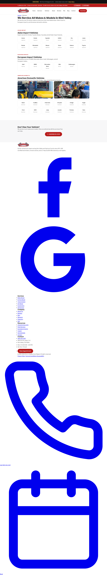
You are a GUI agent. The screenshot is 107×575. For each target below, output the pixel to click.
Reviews (59, 10)
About (53, 10)
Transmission (21, 302)
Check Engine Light (23, 325)
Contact (73, 10)
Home (33, 10)
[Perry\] (23, 10)
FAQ (64, 10)
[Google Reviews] (53, 259)
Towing (20, 331)
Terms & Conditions (31, 356)
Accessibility (40, 356)
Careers (20, 335)
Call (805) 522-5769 (54, 134)
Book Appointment (25, 351)
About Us (20, 311)
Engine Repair (21, 300)
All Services (21, 307)
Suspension (21, 305)
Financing (20, 319)
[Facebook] (53, 187)
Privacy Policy (21, 356)
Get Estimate (21, 333)
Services (39, 10)
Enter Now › (71, 1)
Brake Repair (21, 298)
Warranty (20, 317)
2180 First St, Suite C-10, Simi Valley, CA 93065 (55, 5)
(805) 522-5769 (22, 5)
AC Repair (20, 303)
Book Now (83, 10)
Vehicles (47, 10)
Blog (68, 10)
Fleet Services (21, 327)
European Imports (23, 329)
